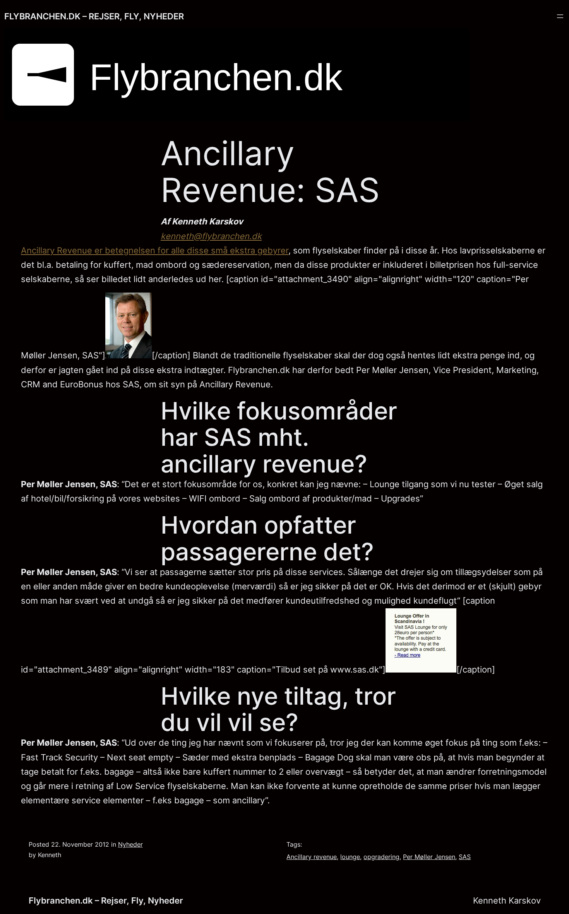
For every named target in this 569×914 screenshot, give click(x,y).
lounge (350, 857)
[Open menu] (560, 16)
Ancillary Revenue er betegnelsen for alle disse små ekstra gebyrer (154, 250)
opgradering (381, 857)
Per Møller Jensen (429, 857)
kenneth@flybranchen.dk (211, 236)
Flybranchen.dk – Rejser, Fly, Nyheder (94, 16)
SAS (465, 857)
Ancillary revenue (311, 857)
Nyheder (130, 844)
